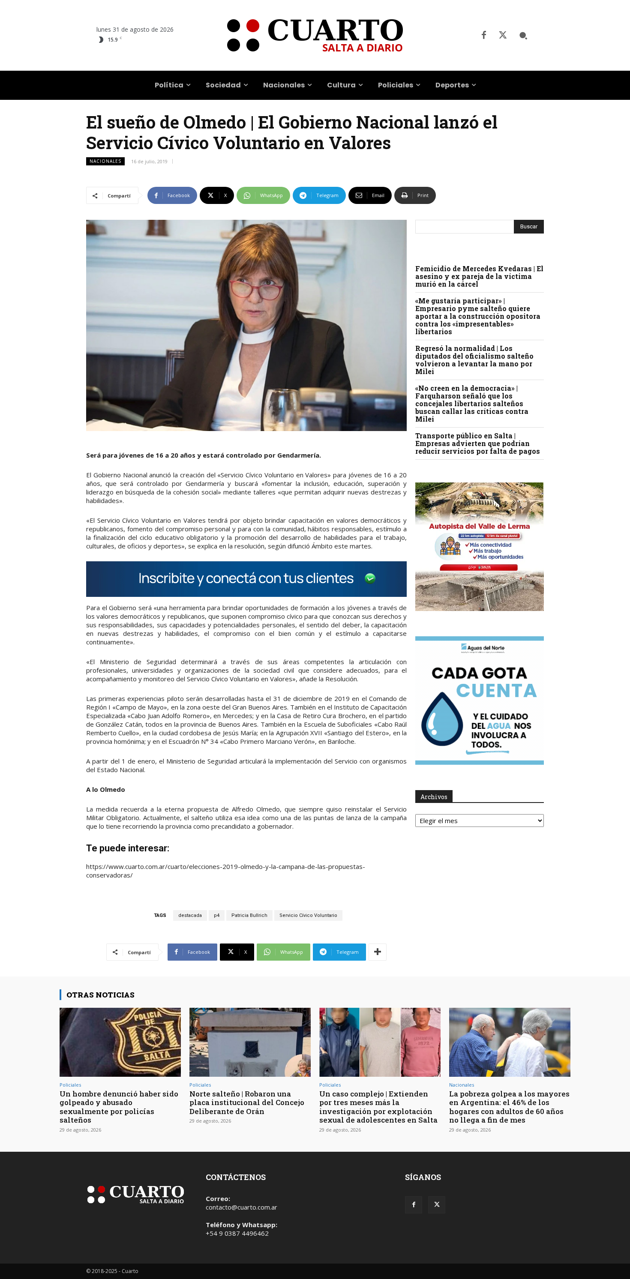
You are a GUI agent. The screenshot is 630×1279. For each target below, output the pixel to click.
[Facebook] (484, 35)
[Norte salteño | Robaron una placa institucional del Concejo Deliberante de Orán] (250, 1042)
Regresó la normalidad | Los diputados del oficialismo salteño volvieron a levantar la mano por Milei (474, 360)
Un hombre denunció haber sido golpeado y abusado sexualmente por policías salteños (119, 1107)
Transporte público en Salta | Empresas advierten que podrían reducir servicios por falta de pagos (477, 443)
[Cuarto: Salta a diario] (315, 35)
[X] (502, 35)
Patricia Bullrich (249, 915)
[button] (523, 35)
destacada (190, 915)
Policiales (70, 1084)
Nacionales (105, 161)
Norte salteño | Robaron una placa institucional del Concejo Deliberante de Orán (246, 1102)
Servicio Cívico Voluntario (308, 915)
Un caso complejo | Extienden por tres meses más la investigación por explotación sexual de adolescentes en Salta (378, 1107)
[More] (378, 952)
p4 (216, 915)
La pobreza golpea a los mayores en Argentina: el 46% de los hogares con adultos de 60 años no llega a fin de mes (509, 1107)
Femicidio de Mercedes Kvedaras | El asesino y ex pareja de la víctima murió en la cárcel (479, 276)
